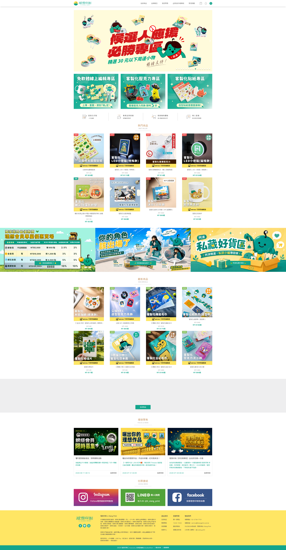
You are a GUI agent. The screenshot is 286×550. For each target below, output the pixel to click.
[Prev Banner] (76, 41)
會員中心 (164, 530)
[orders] (210, 3)
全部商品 (144, 3)
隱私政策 (158, 547)
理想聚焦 (165, 3)
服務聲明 (166, 547)
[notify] (205, 3)
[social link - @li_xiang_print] (84, 526)
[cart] (200, 3)
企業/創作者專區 (178, 3)
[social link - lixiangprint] (88, 526)
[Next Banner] (210, 41)
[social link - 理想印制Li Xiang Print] (80, 526)
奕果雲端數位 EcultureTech (144, 548)
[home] (82, 3)
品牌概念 (154, 3)
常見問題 (192, 3)
